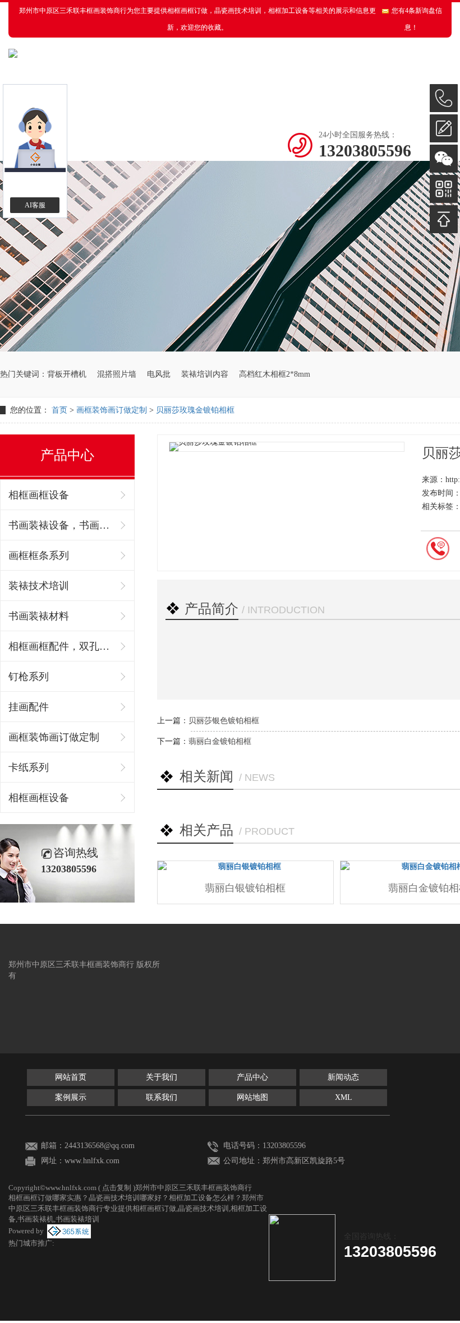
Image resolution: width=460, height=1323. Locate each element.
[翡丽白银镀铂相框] (245, 866)
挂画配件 (28, 707)
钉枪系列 (28, 676)
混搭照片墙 (116, 374)
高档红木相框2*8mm (274, 374)
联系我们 (161, 1097)
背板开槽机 (66, 374)
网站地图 (252, 1097)
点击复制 (116, 1187)
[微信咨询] (444, 159)
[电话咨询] (444, 98)
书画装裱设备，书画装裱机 (61, 525)
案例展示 (70, 1097)
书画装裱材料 (38, 616)
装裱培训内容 (204, 374)
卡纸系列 (28, 767)
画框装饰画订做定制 (111, 410)
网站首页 (70, 1077)
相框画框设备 (38, 495)
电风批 (159, 374)
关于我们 (161, 1077)
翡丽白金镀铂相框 (219, 741)
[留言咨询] (444, 128)
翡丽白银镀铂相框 (245, 888)
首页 (59, 410)
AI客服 (35, 205)
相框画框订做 (187, 11)
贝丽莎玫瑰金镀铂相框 (195, 410)
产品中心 (252, 1077)
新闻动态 (343, 1077)
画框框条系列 (38, 555)
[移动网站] (444, 189)
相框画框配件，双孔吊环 (61, 646)
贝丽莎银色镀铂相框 (223, 720)
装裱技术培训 (38, 585)
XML (343, 1097)
